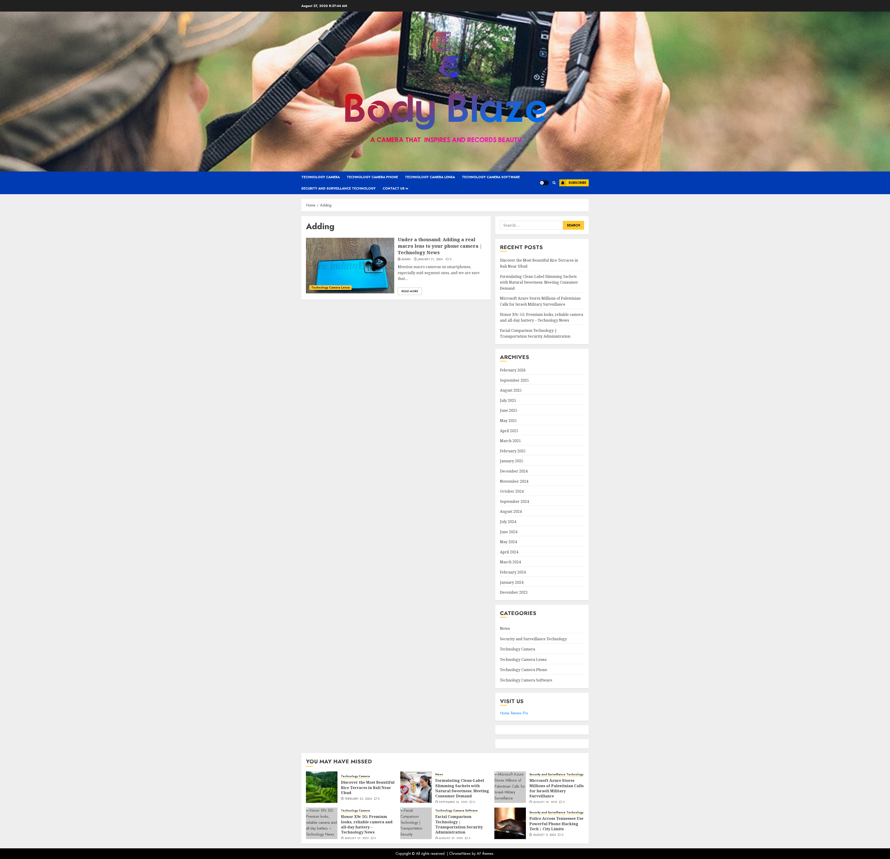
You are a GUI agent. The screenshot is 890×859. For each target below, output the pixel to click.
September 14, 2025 (453, 802)
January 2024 (511, 582)
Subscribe (577, 182)
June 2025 (508, 410)
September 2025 (514, 380)
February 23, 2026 (358, 799)
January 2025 (511, 460)
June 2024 (508, 531)
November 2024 (514, 481)
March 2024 (510, 561)
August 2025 (511, 390)
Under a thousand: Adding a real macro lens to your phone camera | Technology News (440, 246)
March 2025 (510, 440)
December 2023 (514, 592)
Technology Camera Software (491, 177)
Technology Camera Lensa (430, 177)
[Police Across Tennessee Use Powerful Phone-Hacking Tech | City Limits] (510, 823)
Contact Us (394, 188)
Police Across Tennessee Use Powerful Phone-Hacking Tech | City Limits (556, 823)
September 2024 (514, 501)
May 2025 (508, 420)
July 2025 (508, 400)
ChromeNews (460, 853)
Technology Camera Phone (372, 177)
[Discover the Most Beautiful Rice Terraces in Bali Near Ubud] (321, 787)
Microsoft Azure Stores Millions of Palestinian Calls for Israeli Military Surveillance (556, 788)
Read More (409, 291)
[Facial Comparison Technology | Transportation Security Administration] (416, 823)
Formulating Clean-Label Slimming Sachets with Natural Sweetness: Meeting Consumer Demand (539, 282)
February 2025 (513, 450)
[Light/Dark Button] (544, 183)
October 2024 (512, 491)
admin (406, 259)
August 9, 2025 (544, 835)
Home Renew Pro (514, 713)
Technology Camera (320, 177)
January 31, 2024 (430, 259)
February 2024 (513, 572)
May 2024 (508, 541)
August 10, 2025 (545, 802)
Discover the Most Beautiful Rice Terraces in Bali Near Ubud (367, 787)
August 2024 (511, 511)
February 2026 (513, 370)
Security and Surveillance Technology (338, 188)
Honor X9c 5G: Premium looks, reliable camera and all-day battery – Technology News (367, 824)
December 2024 (514, 471)
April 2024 (509, 552)
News (505, 628)
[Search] (554, 182)
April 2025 (509, 430)
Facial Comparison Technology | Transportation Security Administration (535, 333)
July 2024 (508, 521)
